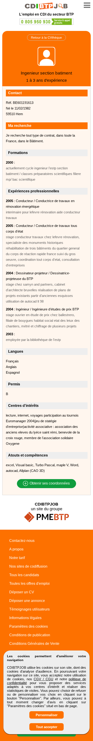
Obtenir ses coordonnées (49, 483)
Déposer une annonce (27, 601)
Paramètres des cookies (28, 626)
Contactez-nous (22, 541)
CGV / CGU (43, 679)
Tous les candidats (24, 575)
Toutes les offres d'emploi (29, 583)
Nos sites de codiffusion (28, 566)
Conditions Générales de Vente (34, 643)
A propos (16, 549)
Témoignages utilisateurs (29, 609)
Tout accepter (46, 727)
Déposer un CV (21, 592)
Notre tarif (17, 558)
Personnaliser (47, 715)
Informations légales (25, 618)
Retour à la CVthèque (46, 37)
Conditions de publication (29, 635)
